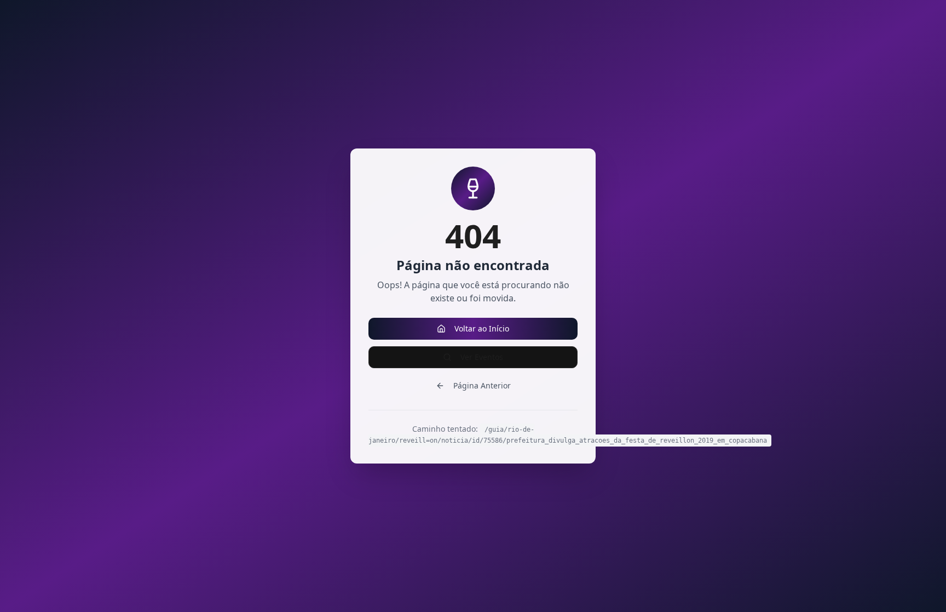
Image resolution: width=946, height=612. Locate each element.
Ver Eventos (481, 357)
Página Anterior (482, 385)
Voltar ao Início (481, 328)
